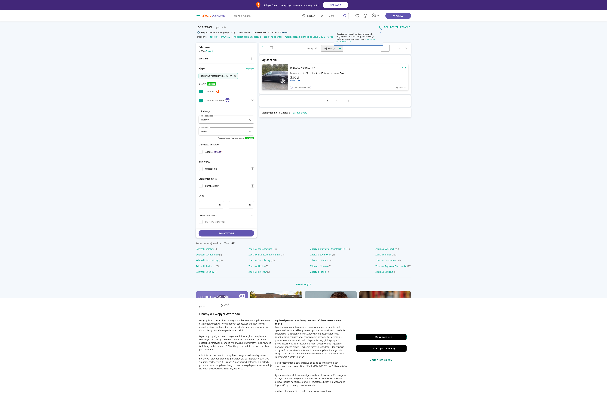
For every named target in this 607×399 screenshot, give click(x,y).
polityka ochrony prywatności (317, 391)
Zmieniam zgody (381, 359)
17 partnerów (249, 358)
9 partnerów (239, 361)
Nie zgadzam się (384, 348)
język (226, 304)
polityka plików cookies (287, 391)
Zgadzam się (383, 336)
